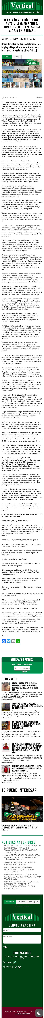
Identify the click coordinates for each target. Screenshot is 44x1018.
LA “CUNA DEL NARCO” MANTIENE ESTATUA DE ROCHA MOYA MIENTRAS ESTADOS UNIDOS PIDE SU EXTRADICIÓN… (26, 725)
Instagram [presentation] (33, 901)
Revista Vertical (7, 717)
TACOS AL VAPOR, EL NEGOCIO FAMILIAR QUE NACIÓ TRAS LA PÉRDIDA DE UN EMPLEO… (27, 706)
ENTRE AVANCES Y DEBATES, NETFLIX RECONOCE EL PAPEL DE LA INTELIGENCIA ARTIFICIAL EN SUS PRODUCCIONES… (21, 885)
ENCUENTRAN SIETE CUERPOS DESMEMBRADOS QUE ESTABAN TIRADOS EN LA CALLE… (19, 869)
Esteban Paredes (8, 699)
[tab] (7, 57)
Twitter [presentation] (21, 901)
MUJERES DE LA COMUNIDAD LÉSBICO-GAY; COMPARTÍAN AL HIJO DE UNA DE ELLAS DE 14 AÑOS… (27, 768)
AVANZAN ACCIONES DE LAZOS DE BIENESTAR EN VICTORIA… (20, 863)
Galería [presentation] (7, 56)
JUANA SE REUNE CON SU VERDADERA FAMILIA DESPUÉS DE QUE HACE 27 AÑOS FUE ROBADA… (22, 857)
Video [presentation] (16, 56)
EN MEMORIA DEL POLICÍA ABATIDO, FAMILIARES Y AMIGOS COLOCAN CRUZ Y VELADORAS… (22, 876)
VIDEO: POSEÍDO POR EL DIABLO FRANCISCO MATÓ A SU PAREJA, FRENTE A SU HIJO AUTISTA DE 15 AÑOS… (25, 686)
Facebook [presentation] (10, 901)
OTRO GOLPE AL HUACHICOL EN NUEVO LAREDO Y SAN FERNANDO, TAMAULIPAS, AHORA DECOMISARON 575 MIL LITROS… (22, 849)
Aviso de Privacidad (22, 1013)
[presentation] (6, 814)
